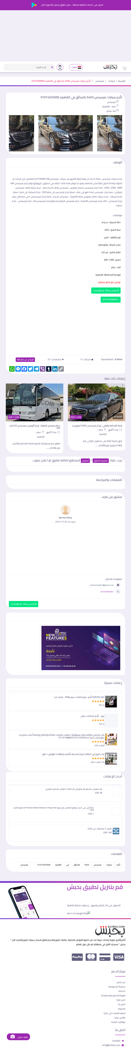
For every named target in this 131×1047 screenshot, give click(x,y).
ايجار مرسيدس (95, 201)
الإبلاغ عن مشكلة (25, 359)
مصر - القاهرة (109, 106)
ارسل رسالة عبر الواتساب (105, 290)
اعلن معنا (121, 1000)
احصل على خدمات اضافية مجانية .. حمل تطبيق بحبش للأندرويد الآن (72, 5)
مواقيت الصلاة (118, 1022)
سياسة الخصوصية (116, 987)
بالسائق (77, 865)
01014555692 (43, 865)
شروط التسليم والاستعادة (113, 995)
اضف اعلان (22, 1037)
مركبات (111, 81)
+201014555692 (110, 299)
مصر (75, 67)
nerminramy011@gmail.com (102, 585)
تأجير (118, 865)
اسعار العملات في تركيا (114, 1013)
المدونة (121, 1009)
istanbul (116, 1041)
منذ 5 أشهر (113, 430)
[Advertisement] (65, 36)
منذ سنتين (111, 111)
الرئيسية (121, 81)
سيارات (109, 865)
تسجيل (85, 460)
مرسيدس (99, 81)
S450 (86, 865)
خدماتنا (121, 991)
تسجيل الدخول (101, 460)
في (67, 865)
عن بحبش (121, 982)
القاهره (58, 865)
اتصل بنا (121, 1004)
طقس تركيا (119, 1017)
